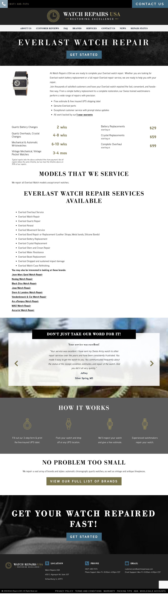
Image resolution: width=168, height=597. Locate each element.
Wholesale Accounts (153, 582)
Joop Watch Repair (21, 288)
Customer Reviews (47, 28)
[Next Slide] (153, 357)
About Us (25, 28)
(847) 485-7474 (91, 560)
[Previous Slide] (14, 357)
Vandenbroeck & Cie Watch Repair (29, 296)
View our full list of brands (84, 473)
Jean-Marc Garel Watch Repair (27, 274)
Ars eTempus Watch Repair (25, 301)
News (123, 28)
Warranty (109, 582)
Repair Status (139, 28)
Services (91, 28)
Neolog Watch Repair (22, 279)
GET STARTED (84, 54)
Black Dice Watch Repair (24, 283)
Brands (77, 28)
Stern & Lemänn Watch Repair (27, 292)
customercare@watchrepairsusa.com (139, 560)
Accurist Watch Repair (23, 310)
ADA (136, 582)
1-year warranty (85, 114)
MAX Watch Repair (21, 305)
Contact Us (108, 28)
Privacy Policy (64, 582)
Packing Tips (124, 582)
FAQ (66, 28)
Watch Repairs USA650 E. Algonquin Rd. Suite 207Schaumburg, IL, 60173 (57, 566)
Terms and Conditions (88, 582)
